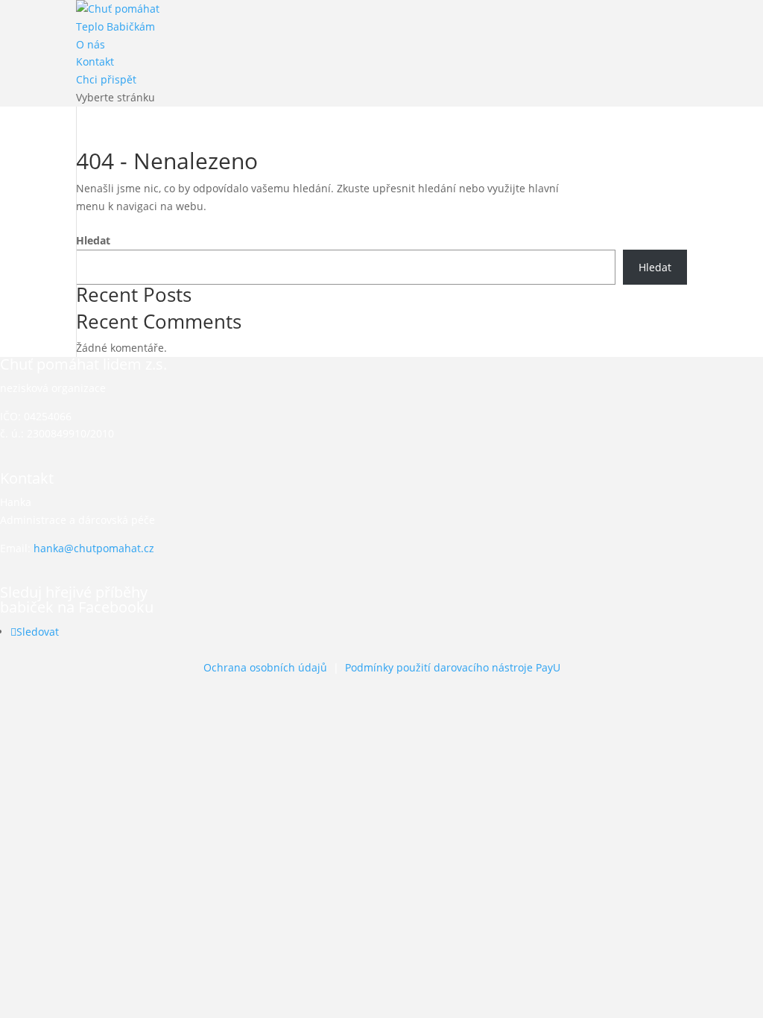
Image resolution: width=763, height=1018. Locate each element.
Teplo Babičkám (115, 26)
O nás (90, 44)
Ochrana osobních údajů (265, 667)
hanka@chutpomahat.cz (94, 548)
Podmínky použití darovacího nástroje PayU (452, 667)
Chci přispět (106, 79)
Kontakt (95, 61)
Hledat (93, 240)
